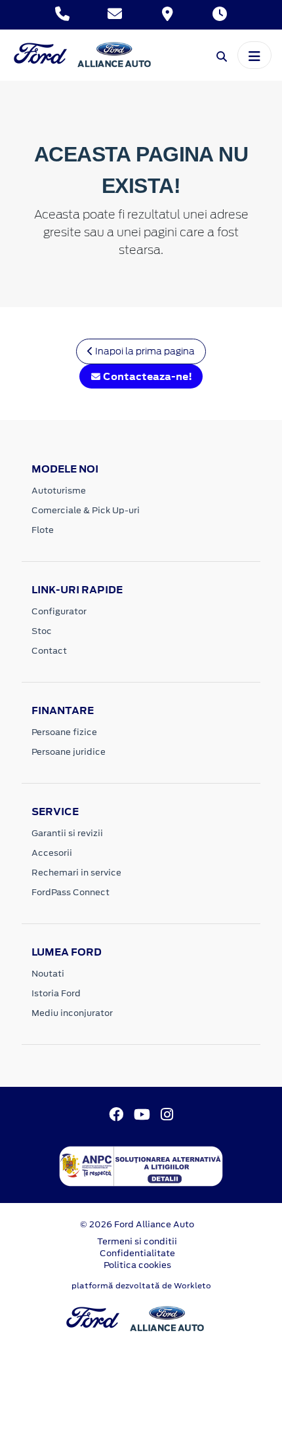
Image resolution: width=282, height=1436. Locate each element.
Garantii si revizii (67, 833)
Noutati (47, 973)
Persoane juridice (68, 752)
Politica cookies (137, 1265)
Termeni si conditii (137, 1241)
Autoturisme (58, 490)
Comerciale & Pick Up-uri (85, 510)
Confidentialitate (137, 1253)
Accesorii (51, 853)
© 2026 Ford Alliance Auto (137, 1224)
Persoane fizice (64, 732)
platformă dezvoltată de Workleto (141, 1285)
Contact (49, 650)
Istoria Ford (56, 993)
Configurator (59, 611)
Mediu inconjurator (72, 1013)
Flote (42, 530)
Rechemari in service (76, 872)
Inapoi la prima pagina (144, 351)
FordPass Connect (70, 892)
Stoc (41, 631)
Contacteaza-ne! (146, 376)
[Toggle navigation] (254, 55)
